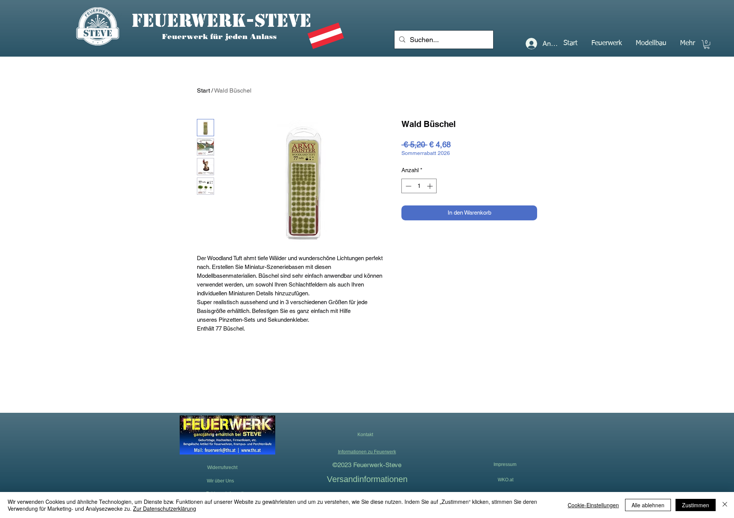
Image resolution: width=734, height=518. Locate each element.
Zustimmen (695, 505)
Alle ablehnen (648, 505)
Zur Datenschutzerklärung (164, 508)
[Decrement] (408, 186)
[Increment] (430, 186)
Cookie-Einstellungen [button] (593, 505)
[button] (607, 43)
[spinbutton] (419, 186)
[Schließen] (724, 505)
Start (203, 90)
